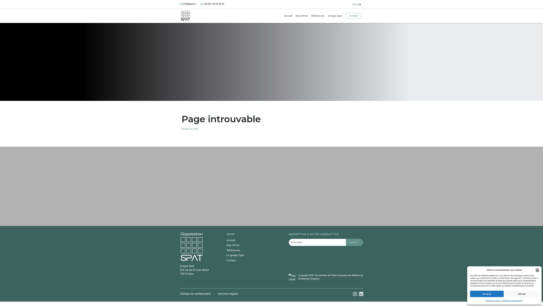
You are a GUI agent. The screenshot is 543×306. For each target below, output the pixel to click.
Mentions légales (228, 293)
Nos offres (302, 15)
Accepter (486, 294)
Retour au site (190, 128)
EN (359, 4)
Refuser (522, 294)
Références (318, 15)
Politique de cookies (493, 301)
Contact (353, 15)
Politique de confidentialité (512, 301)
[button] (537, 270)
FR (354, 4)
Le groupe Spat (235, 255)
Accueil (288, 15)
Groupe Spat (335, 15)
